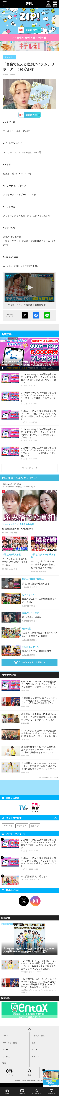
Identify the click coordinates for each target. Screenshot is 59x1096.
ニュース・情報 (38, 1036)
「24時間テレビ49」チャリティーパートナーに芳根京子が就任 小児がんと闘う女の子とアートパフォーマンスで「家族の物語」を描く (39, 766)
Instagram (35, 901)
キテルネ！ (9, 57)
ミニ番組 (6, 1057)
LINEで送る (47, 315)
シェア (36, 315)
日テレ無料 (35, 807)
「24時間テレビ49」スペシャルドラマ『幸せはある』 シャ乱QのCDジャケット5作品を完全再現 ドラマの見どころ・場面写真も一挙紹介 (39, 701)
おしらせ (35, 826)
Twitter (24, 901)
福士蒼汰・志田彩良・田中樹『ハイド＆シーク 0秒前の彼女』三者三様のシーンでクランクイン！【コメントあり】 (38, 717)
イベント (35, 1057)
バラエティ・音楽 (9, 1043)
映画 (33, 1043)
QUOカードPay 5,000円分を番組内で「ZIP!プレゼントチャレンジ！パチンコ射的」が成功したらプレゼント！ (39, 684)
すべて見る (28, 468)
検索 (29, 1075)
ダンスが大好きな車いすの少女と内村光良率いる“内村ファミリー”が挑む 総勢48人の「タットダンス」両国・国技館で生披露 (38, 733)
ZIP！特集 (8, 826)
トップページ (9, 1075)
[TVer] (29, 30)
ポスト (25, 315)
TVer (29, 115)
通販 (4, 1063)
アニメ (34, 1050)
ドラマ (5, 1036)
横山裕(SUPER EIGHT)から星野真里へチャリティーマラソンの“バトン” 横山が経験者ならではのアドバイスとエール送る (38, 750)
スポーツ (6, 1050)
